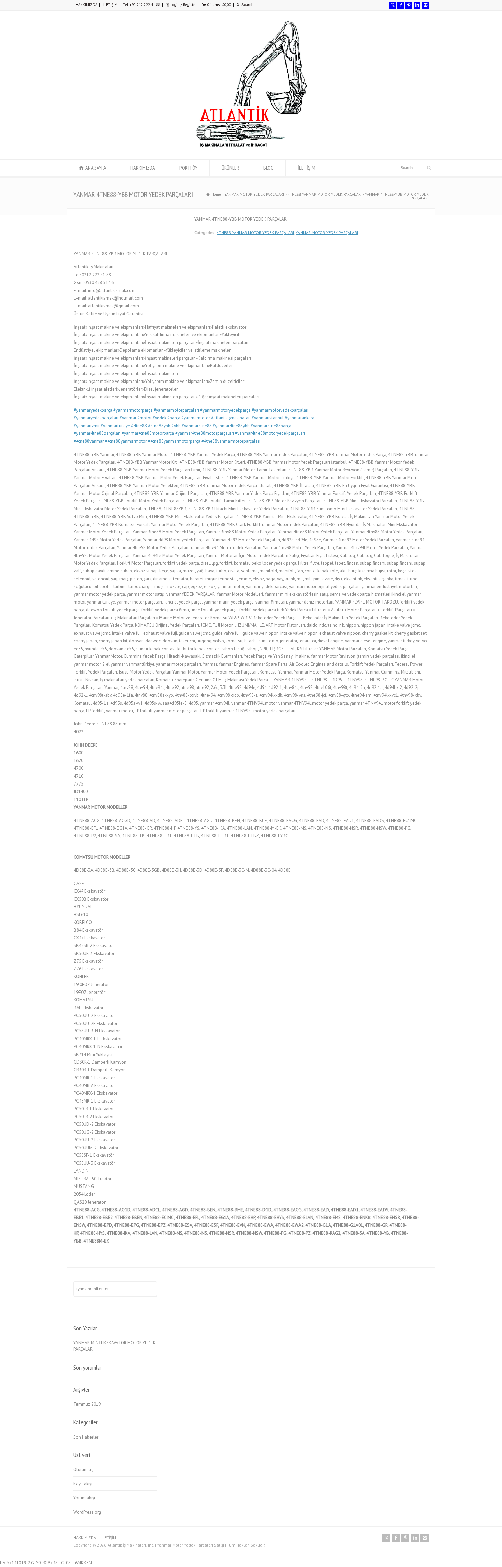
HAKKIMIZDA (86, 4)
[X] (392, 5)
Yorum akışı (84, 1498)
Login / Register (184, 4)
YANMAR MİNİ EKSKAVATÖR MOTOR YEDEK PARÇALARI (114, 1346)
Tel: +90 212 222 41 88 (141, 4)
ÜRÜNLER (230, 167)
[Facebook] (400, 5)
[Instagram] (425, 5)
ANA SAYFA (95, 167)
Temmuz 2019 (87, 1404)
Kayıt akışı (82, 1484)
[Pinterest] (408, 5)
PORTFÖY (188, 167)
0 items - (219, 4)
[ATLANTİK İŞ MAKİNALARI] (251, 146)
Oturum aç (83, 1469)
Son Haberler (85, 1437)
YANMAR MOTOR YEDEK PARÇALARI (327, 232)
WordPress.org (87, 1512)
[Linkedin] (417, 5)
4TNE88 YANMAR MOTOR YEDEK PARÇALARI (255, 232)
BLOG (268, 167)
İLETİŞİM (110, 4)
